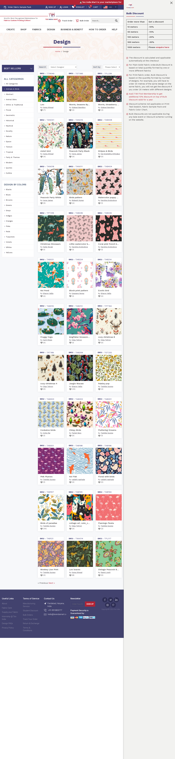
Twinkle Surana (107, 386)
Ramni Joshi (105, 572)
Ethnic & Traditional (14, 105)
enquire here (162, 47)
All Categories (12, 84)
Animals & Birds (12, 89)
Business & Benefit (72, 29)
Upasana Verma (78, 293)
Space (8, 141)
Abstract (9, 94)
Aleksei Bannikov (79, 107)
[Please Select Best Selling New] (112, 67)
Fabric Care (7, 608)
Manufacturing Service (29, 604)
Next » (52, 583)
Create (10, 29)
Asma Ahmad (48, 107)
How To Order (97, 29)
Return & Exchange (31, 623)
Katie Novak (48, 247)
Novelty (9, 131)
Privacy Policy (8, 628)
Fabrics (36, 29)
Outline (9, 173)
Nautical (9, 126)
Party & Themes (13, 157)
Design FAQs (7, 623)
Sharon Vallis (48, 293)
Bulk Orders (28, 615)
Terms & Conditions (27, 629)
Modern (9, 162)
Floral (8, 110)
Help (114, 29)
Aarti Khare (47, 340)
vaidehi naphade (78, 479)
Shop (23, 29)
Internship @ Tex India (9, 617)
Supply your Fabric (10, 612)
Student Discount (30, 610)
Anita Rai (46, 433)
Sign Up (90, 604)
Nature (9, 136)
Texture (9, 147)
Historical (10, 120)
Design (51, 29)
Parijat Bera (76, 433)
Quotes (9, 168)
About (4, 603)
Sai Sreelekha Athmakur (110, 154)
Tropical (9, 152)
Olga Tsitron (77, 340)
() (44, 110)
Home (57, 51)
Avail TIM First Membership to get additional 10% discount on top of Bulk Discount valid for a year (148, 97)
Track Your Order (30, 619)
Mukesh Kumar (78, 200)
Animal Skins (11, 99)
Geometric (10, 115)
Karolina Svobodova (109, 200)
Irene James (77, 154)
